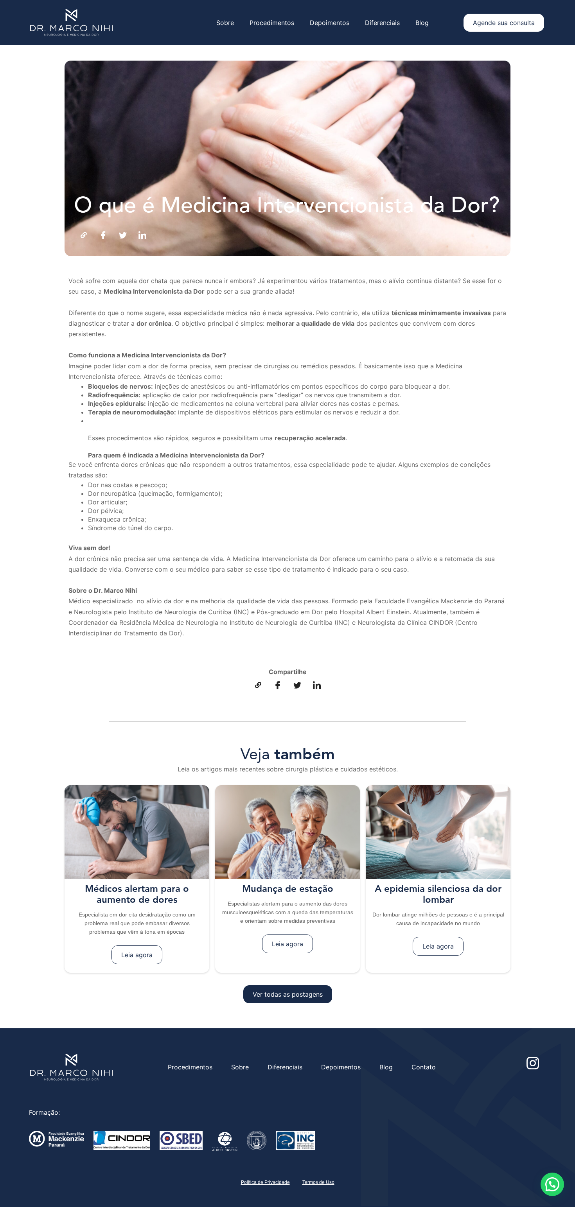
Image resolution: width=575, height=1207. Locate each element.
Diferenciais (382, 23)
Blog (422, 23)
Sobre (225, 23)
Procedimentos (272, 23)
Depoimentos (329, 23)
